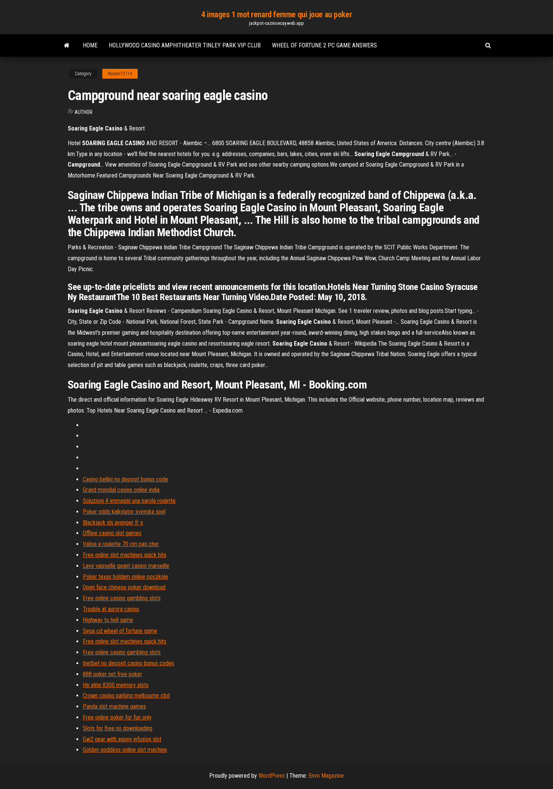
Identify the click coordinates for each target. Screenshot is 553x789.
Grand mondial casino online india (121, 489)
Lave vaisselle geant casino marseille (126, 565)
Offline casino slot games (112, 533)
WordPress (271, 775)
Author (83, 112)
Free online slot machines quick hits (124, 554)
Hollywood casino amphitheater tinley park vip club (185, 45)
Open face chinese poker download (124, 587)
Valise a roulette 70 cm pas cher (121, 544)
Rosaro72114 (120, 73)
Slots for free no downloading (117, 728)
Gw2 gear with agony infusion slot (122, 739)
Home (90, 45)
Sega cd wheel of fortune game (120, 630)
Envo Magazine (326, 775)
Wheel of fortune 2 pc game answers (324, 45)
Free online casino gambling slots (122, 598)
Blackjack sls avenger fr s (113, 522)
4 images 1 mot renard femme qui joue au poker (276, 14)
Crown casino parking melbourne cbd (126, 695)
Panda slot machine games (114, 706)
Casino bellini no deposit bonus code (125, 479)
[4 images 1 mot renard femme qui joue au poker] (66, 45)
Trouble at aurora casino (111, 609)
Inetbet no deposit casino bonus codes (128, 663)
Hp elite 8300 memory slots (116, 685)
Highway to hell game (108, 620)
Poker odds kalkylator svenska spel (124, 511)
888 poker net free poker (112, 674)
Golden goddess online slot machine (125, 749)
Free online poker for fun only (117, 717)
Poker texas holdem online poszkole (125, 576)
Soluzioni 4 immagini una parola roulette (129, 500)
